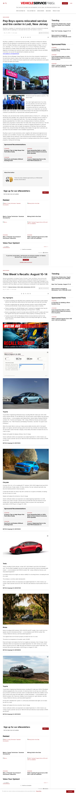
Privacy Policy (38, 791)
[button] (4, 3)
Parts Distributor (20, 10)
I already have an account (26, 262)
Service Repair (40, 10)
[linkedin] (23, 37)
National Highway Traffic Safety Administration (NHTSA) (21, 287)
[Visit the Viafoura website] (45, 252)
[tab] (6, 247)
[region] (26, 250)
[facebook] (21, 37)
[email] (30, 37)
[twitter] (25, 37)
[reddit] (28, 37)
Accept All (70, 791)
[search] (6, 3)
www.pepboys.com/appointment (11, 53)
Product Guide (56, 10)
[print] (48, 37)
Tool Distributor (31, 10)
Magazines (48, 10)
